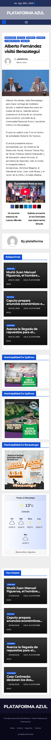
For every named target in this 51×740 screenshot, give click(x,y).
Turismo (38, 728)
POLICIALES (11, 673)
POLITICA (21, 38)
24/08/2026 (14, 684)
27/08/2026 (14, 596)
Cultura (20, 728)
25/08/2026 (14, 655)
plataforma (22, 59)
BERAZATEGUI (10, 38)
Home (12, 728)
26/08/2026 (14, 625)
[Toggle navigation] (26, 22)
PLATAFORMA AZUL (25, 13)
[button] (47, 22)
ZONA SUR (25, 41)
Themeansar (25, 722)
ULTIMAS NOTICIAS (12, 41)
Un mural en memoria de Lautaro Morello (13, 217)
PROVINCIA (31, 38)
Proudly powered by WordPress (17, 718)
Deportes (28, 728)
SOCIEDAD (40, 38)
